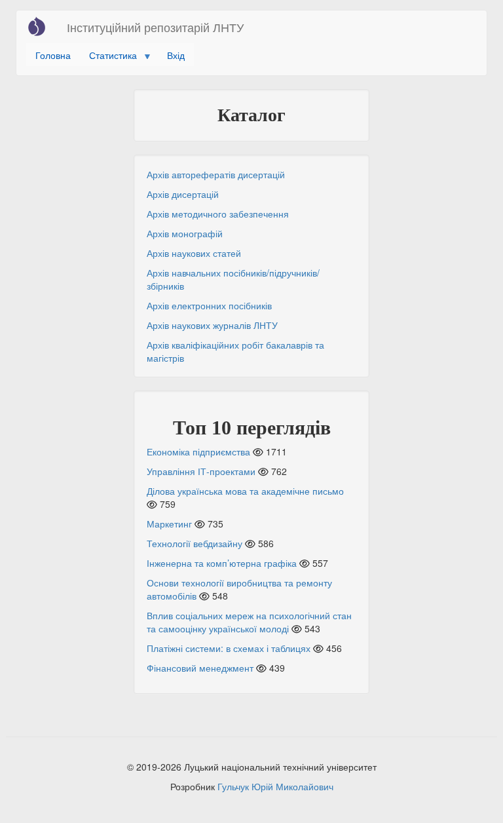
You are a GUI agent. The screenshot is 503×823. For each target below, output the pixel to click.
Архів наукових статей (194, 252)
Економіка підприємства (198, 451)
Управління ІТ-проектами (201, 471)
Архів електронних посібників (209, 305)
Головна (53, 55)
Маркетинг (169, 523)
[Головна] (41, 26)
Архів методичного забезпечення (218, 213)
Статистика (108, 57)
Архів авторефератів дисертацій (216, 174)
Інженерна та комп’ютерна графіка (222, 562)
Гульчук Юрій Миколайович (275, 786)
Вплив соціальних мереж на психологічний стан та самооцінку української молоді (249, 622)
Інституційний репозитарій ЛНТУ (155, 26)
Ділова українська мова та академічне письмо (245, 490)
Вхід (176, 55)
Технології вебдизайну (194, 543)
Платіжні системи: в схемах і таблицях (228, 648)
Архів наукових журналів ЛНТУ (212, 325)
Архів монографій (185, 233)
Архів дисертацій (183, 194)
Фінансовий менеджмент (200, 667)
